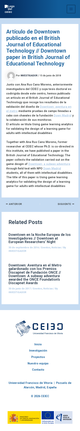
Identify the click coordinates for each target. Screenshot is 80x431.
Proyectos (38, 357)
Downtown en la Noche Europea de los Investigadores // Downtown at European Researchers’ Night (40, 238)
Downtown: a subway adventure (49, 164)
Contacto (38, 369)
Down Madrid (62, 115)
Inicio (38, 344)
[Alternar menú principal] (71, 9)
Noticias (56, 247)
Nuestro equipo (38, 363)
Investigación (38, 350)
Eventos (45, 247)
